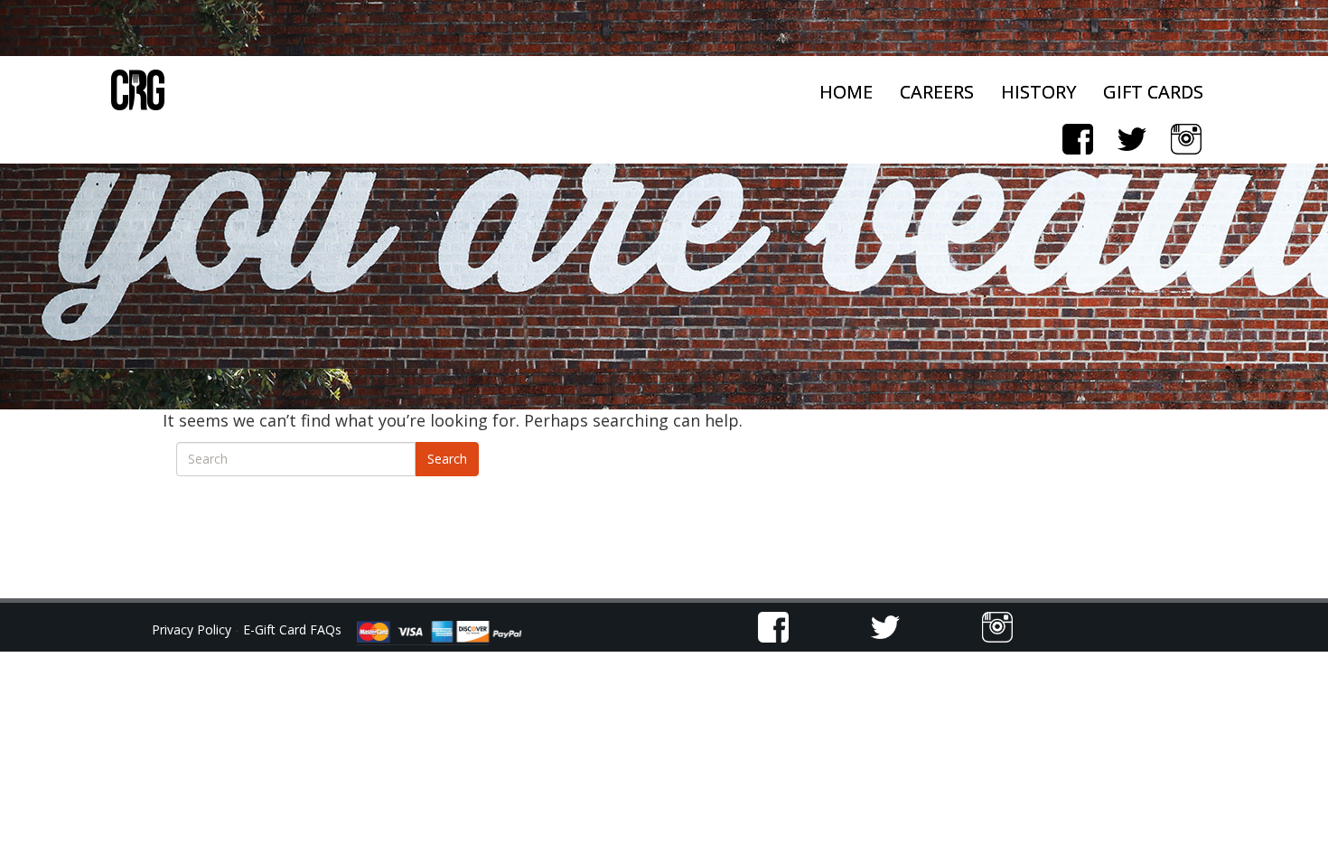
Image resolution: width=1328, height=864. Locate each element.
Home (846, 92)
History (1038, 92)
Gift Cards (1153, 92)
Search (447, 458)
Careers (937, 92)
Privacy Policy (193, 629)
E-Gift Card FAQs (292, 629)
